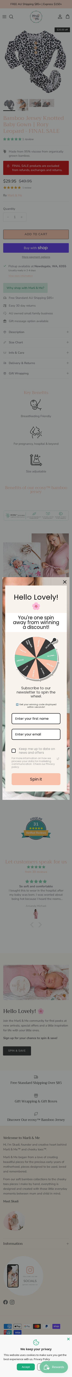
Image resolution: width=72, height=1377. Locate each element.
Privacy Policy (42, 1359)
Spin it (36, 779)
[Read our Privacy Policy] (58, 758)
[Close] (65, 582)
